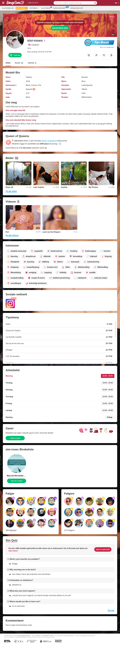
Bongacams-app (77, 8)
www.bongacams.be (23, 635)
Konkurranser (59, 8)
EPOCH (38, 635)
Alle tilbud (45, 8)
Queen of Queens (49, 141)
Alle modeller (8, 8)
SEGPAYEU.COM (48, 635)
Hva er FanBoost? (107, 47)
